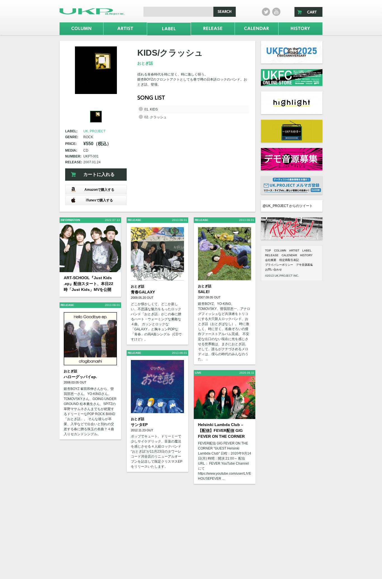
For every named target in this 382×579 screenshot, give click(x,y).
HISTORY (306, 255)
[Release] (213, 28)
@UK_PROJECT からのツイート (288, 206)
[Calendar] (257, 28)
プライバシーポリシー (279, 264)
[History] (300, 28)
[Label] (169, 29)
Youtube (276, 12)
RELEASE (272, 255)
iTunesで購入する (99, 200)
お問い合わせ (273, 269)
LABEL (307, 250)
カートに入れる (99, 174)
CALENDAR (289, 255)
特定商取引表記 (289, 260)
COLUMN (280, 250)
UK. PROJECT (94, 131)
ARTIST (294, 250)
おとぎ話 (145, 63)
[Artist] (125, 28)
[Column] (81, 28)
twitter (266, 12)
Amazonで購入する (99, 190)
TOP (268, 250)
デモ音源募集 (304, 264)
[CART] (308, 12)
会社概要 (270, 260)
